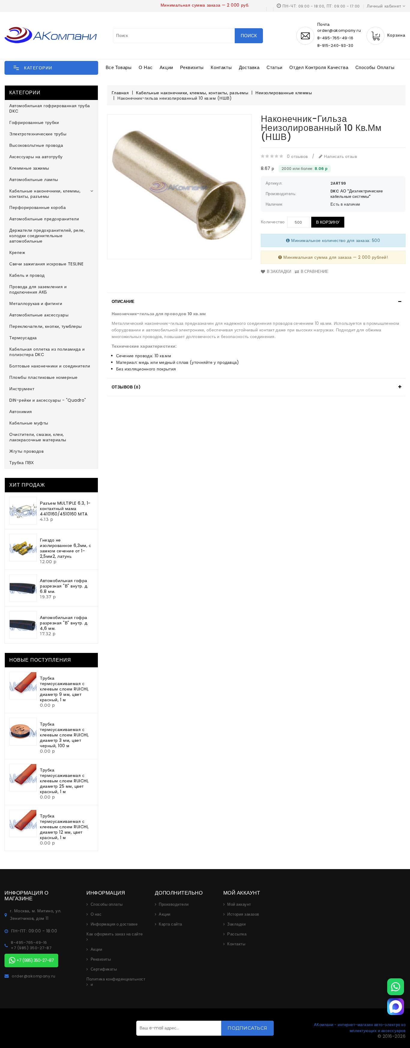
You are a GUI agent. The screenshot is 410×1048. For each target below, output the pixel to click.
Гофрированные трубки (34, 122)
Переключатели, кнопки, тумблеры (45, 326)
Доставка (249, 67)
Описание (123, 301)
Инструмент (21, 389)
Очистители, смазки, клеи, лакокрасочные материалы (37, 437)
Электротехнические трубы (37, 134)
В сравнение (314, 271)
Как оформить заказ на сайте (114, 934)
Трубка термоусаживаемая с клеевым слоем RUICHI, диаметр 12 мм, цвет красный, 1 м (64, 827)
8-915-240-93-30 (335, 45)
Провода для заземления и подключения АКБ (38, 289)
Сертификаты (104, 969)
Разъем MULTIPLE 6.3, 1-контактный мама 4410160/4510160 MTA (65, 508)
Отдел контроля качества (318, 67)
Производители (174, 904)
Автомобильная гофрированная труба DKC (49, 108)
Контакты (221, 67)
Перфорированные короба (37, 207)
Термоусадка (23, 338)
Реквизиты (191, 67)
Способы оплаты (374, 67)
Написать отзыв (340, 156)
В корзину (327, 222)
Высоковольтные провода (36, 145)
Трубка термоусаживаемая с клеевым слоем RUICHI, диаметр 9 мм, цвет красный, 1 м (64, 689)
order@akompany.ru (34, 976)
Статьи (274, 67)
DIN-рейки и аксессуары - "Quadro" (47, 400)
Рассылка (236, 934)
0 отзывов (297, 156)
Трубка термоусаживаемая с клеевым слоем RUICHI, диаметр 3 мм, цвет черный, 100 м (64, 735)
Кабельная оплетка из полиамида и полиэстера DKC (47, 352)
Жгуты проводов (26, 451)
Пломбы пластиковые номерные (43, 377)
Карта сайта (170, 924)
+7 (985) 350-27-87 (31, 948)
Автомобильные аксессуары (38, 315)
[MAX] (395, 1006)
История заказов (243, 914)
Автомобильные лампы (33, 180)
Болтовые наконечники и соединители (49, 366)
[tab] (256, 301)
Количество (273, 222)
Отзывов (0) (126, 387)
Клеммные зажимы (29, 168)
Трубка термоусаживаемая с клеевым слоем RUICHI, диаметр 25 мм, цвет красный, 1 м (64, 781)
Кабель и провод (27, 275)
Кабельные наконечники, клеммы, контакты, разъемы (44, 193)
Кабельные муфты (28, 423)
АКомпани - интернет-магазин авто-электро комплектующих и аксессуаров (360, 1028)
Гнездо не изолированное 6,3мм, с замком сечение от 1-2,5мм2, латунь (65, 548)
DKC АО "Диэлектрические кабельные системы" (356, 193)
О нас (145, 67)
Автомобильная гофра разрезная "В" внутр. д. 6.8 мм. (64, 586)
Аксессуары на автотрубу (36, 157)
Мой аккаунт (239, 904)
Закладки (236, 924)
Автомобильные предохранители (44, 219)
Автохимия (20, 412)
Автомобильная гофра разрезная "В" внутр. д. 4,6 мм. (64, 623)
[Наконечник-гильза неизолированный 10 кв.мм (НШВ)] (179, 186)
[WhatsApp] (395, 986)
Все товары (119, 67)
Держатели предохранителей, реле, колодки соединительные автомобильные (47, 235)
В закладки (279, 271)
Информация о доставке (114, 924)
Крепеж (17, 252)
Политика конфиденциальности (115, 982)
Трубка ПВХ (21, 463)
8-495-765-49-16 (335, 38)
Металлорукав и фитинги (35, 304)
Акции (166, 67)
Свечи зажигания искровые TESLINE (46, 264)
